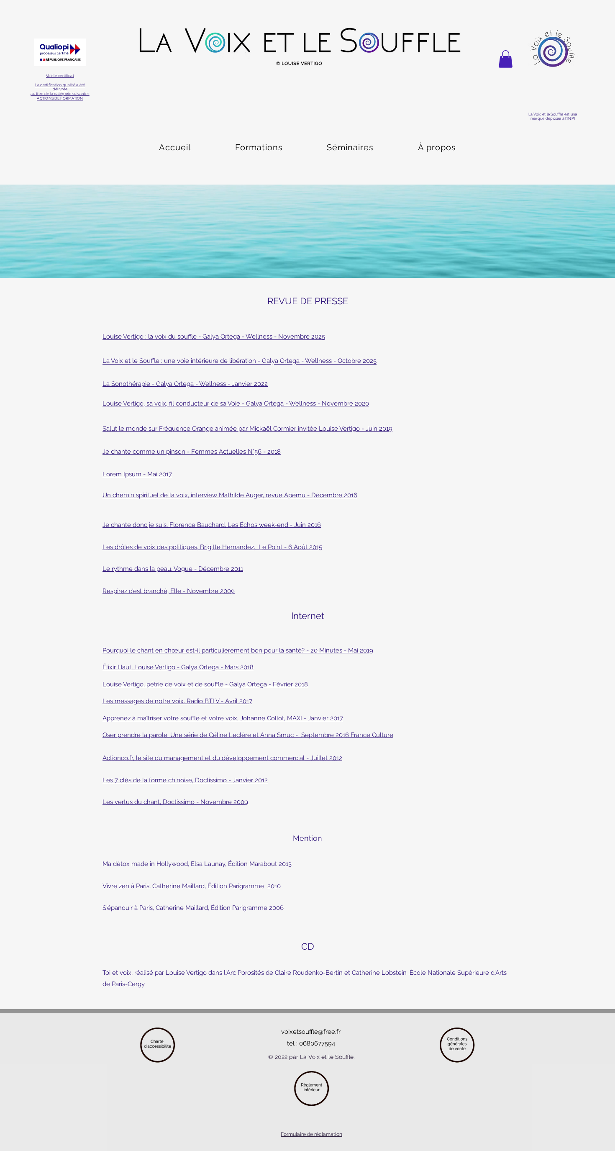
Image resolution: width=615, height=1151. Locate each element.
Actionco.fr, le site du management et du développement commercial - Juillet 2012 (222, 758)
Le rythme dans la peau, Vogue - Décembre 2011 (172, 569)
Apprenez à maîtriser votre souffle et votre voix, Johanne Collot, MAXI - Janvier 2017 (222, 718)
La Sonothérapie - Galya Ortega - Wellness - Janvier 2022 (185, 384)
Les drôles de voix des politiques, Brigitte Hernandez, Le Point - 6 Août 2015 (212, 547)
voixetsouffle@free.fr (311, 1031)
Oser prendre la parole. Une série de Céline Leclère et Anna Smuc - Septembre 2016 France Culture (247, 735)
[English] (193, 111)
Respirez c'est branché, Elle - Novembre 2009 (168, 591)
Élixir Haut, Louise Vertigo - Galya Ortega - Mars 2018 (178, 667)
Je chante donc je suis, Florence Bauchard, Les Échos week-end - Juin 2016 (211, 525)
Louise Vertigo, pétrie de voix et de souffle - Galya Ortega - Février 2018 (205, 684)
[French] (158, 111)
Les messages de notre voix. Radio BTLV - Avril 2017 (177, 701)
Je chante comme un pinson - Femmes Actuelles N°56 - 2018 (191, 451)
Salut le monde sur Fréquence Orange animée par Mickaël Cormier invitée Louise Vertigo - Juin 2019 (247, 428)
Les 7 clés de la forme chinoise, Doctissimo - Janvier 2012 (185, 780)
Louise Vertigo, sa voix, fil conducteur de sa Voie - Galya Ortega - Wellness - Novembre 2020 (235, 403)
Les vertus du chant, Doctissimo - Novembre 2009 (175, 802)
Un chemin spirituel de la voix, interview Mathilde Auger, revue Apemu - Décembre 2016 (229, 495)
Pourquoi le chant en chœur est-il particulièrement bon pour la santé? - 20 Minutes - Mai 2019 (237, 650)
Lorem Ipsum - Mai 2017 (137, 474)
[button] (505, 59)
